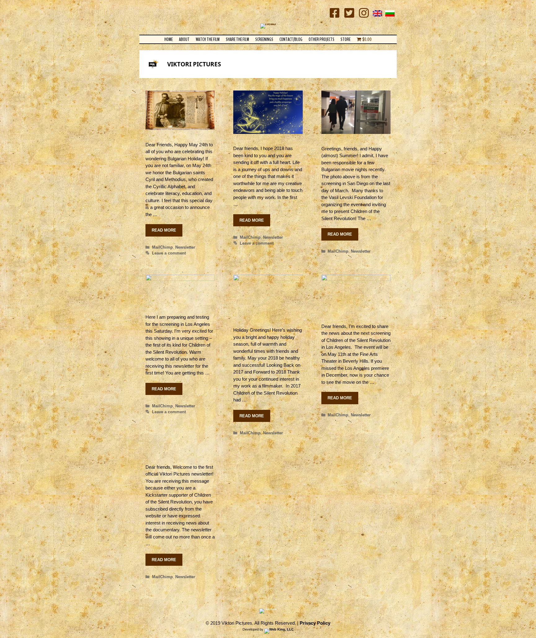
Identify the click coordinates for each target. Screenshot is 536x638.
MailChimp (162, 247)
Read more (164, 230)
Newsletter (185, 247)
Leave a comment (169, 253)
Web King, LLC (281, 629)
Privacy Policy (315, 623)
